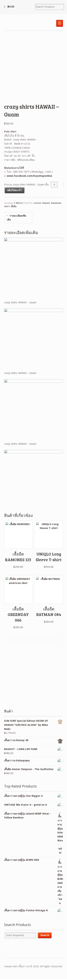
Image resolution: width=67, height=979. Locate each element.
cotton (37, 202)
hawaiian (56, 202)
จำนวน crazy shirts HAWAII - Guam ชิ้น (26, 184)
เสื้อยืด (14, 206)
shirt (7, 206)
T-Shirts (18, 202)
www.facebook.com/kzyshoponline (29, 175)
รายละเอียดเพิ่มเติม (16, 217)
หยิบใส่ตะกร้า (14, 190)
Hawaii (46, 202)
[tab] (18, 217)
